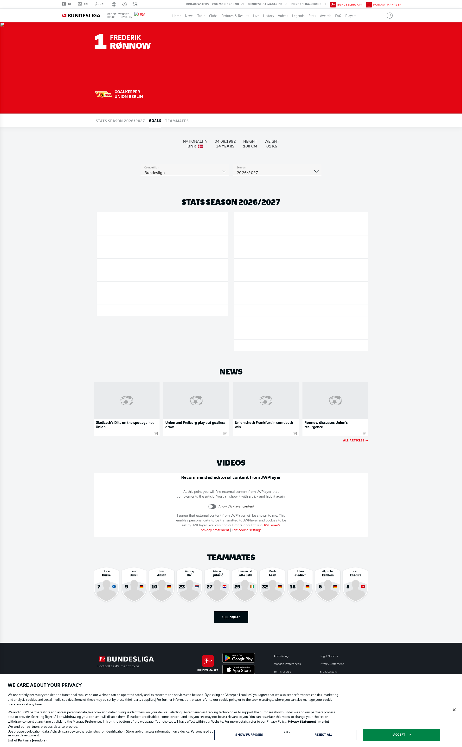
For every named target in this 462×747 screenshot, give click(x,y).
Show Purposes (249, 734)
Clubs (213, 15)
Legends (298, 15)
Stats (312, 15)
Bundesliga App (350, 4)
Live (256, 15)
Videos (283, 15)
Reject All (323, 734)
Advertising (281, 656)
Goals (155, 120)
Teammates (177, 120)
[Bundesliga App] (333, 4)
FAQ (338, 15)
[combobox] (184, 173)
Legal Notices (329, 656)
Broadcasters (197, 4)
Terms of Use (282, 671)
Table (201, 15)
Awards (325, 15)
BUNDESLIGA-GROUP (306, 4)
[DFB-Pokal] (114, 4)
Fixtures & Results (235, 15)
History (268, 15)
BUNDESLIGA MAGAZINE (266, 4)
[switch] (212, 506)
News (189, 15)
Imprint (323, 721)
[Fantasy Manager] (369, 4)
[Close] (454, 710)
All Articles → (355, 440)
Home (176, 15)
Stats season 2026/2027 (120, 120)
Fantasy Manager (387, 4)
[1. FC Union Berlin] (103, 93)
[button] (388, 15)
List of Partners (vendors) (27, 740)
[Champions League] (124, 4)
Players (350, 15)
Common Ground (226, 4)
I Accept (398, 734)
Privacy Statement (332, 664)
